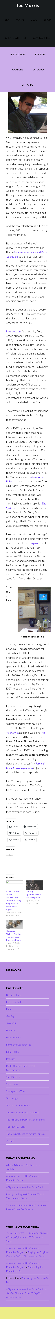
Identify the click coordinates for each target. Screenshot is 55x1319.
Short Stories (13, 1076)
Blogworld (35, 543)
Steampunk (12, 1084)
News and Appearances (18, 1044)
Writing (10, 1140)
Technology (12, 1098)
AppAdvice (12, 732)
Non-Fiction (12, 1051)
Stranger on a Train (15, 1091)
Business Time (13, 994)
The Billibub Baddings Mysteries (22, 1112)
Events (9, 1009)
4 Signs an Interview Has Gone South (25, 1187)
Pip (43, 732)
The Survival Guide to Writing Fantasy (25, 1133)
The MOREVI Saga (16, 1126)
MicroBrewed (13, 1037)
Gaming (10, 1016)
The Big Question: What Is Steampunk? (34, 894)
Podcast (10, 1058)
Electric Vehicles (14, 1001)
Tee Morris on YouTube (18, 1105)
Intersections (14, 331)
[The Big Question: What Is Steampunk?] (34, 885)
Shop (8, 1241)
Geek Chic (11, 1023)
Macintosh (11, 1030)
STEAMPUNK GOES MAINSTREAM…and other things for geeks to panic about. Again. (14, 900)
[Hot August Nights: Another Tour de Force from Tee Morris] (14, 924)
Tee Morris (27, 5)
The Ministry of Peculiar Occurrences (25, 1119)
